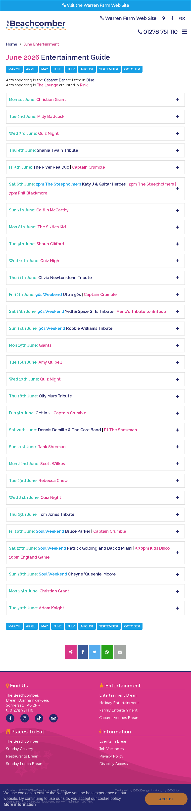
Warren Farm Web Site (130, 18)
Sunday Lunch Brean (24, 764)
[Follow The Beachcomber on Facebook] (10, 718)
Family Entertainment (118, 710)
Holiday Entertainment (119, 703)
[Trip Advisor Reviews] (182, 18)
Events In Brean (113, 741)
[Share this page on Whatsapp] (107, 652)
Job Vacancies (111, 749)
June (58, 69)
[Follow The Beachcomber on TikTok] (39, 718)
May (44, 69)
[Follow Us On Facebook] (172, 18)
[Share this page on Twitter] (94, 652)
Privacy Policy (111, 756)
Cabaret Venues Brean (118, 718)
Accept (166, 799)
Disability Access (113, 764)
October (132, 69)
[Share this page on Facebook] (83, 652)
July (71, 69)
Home (11, 44)
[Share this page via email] (120, 652)
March (14, 69)
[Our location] (163, 18)
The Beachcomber (22, 741)
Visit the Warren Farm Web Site (97, 5)
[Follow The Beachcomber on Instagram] (24, 718)
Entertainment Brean (118, 695)
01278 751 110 (160, 32)
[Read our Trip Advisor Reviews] (53, 718)
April (30, 69)
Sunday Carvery (19, 749)
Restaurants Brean (22, 756)
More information (20, 804)
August (87, 69)
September (108, 69)
